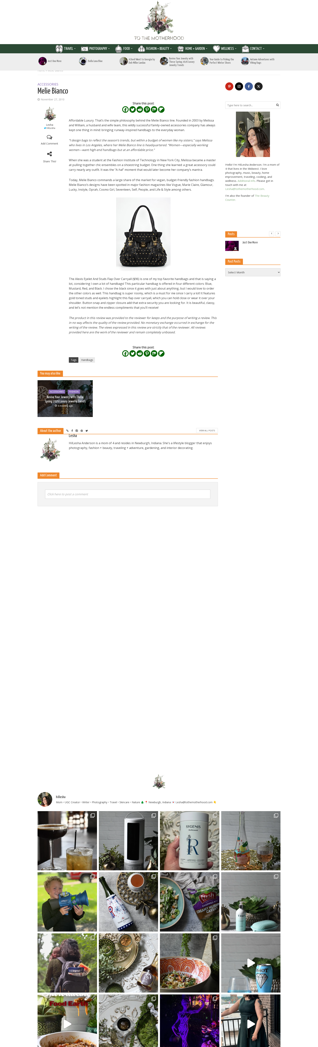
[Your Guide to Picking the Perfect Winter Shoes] (204, 61)
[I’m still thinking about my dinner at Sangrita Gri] (67, 841)
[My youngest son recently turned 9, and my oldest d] (67, 902)
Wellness (227, 49)
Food (126, 49)
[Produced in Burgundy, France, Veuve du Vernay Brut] (128, 902)
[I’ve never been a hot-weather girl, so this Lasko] (128, 841)
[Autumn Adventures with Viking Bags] (245, 61)
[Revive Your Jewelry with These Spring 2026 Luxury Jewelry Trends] (164, 61)
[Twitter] (132, 109)
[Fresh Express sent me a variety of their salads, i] (189, 963)
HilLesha (50, 128)
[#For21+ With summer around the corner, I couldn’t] (251, 963)
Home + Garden (195, 49)
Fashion (74, 391)
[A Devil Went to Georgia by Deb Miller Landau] (124, 61)
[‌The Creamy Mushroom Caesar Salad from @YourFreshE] (189, 902)
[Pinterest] (147, 109)
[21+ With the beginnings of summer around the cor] (128, 963)
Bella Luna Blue (95, 61)
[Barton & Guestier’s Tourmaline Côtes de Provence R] (251, 841)
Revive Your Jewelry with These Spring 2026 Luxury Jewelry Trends (182, 62)
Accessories (48, 84)
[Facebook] (125, 109)
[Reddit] (140, 109)
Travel (68, 49)
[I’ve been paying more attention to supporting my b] (189, 841)
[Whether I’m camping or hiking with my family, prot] (67, 963)
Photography (98, 49)
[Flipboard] (161, 109)
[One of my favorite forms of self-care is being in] (251, 902)
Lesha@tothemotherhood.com (244, 189)
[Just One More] (43, 61)
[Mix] (154, 109)
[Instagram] (239, 86)
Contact (256, 49)
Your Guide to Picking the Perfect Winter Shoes (222, 61)
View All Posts (207, 430)
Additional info (246, 181)
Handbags (87, 360)
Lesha (49, 124)
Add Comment (49, 143)
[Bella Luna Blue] (83, 61)
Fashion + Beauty (157, 49)
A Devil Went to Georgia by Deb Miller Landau (142, 61)
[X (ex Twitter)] (259, 86)
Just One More (54, 61)
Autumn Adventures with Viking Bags (262, 61)
